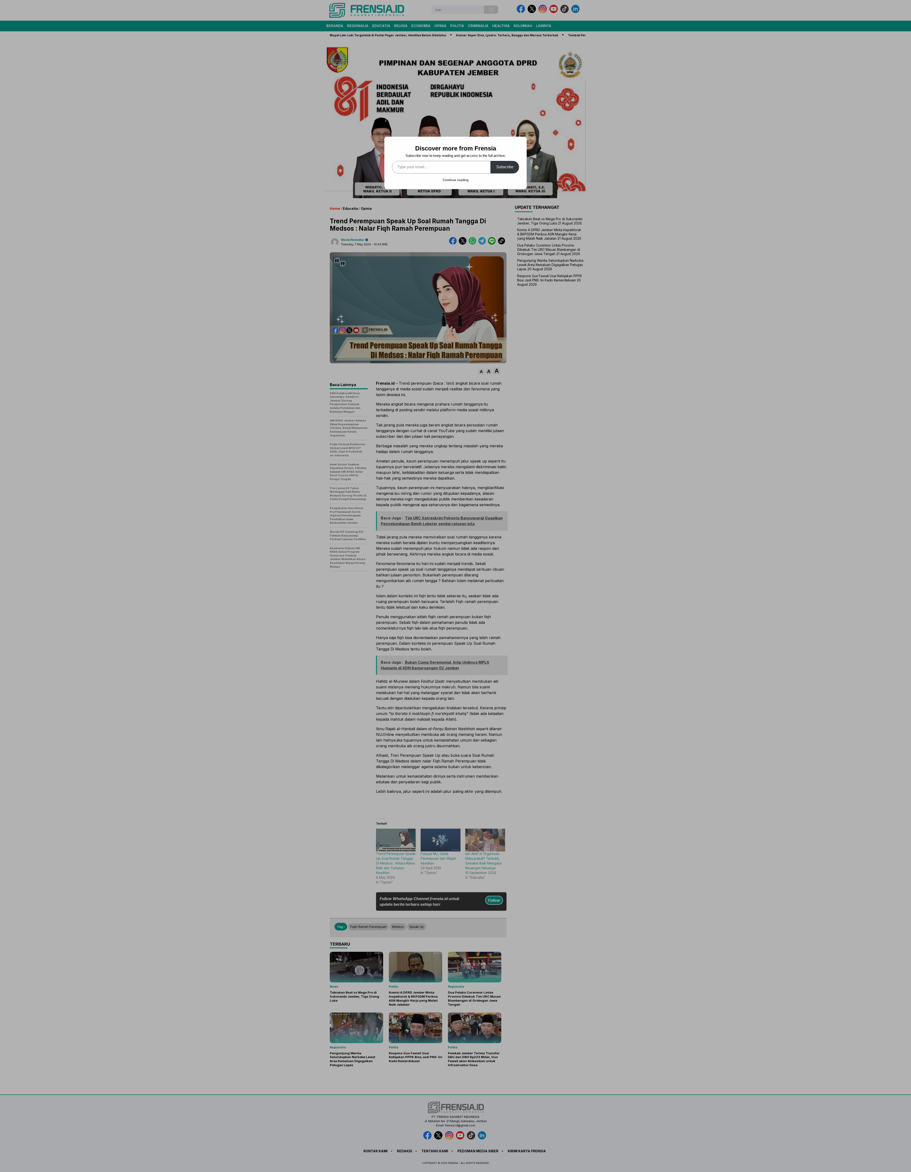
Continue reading (456, 180)
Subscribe (504, 167)
